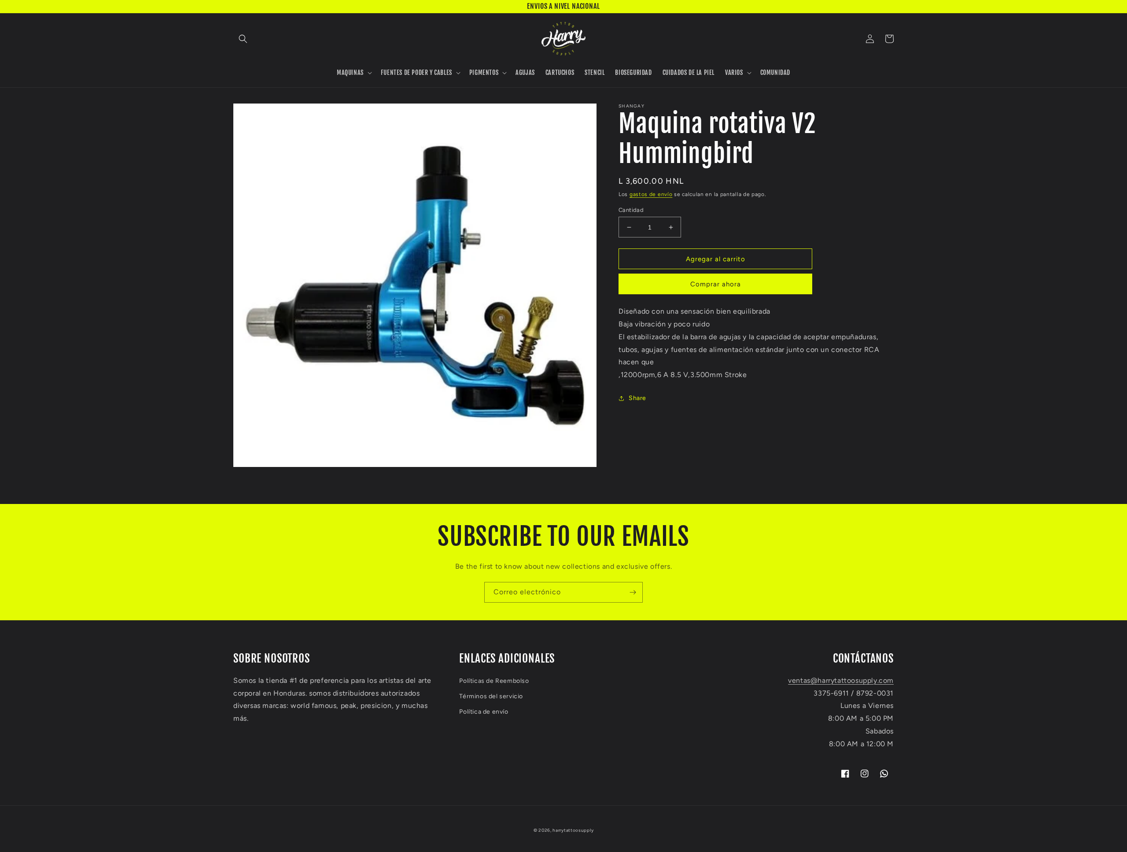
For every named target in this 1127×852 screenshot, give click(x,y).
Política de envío (483, 711)
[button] (243, 38)
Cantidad (631, 210)
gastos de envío (651, 194)
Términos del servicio (491, 696)
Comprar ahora (715, 284)
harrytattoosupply (572, 830)
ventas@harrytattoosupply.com (841, 680)
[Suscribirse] (632, 592)
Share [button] (637, 398)
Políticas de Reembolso (494, 681)
